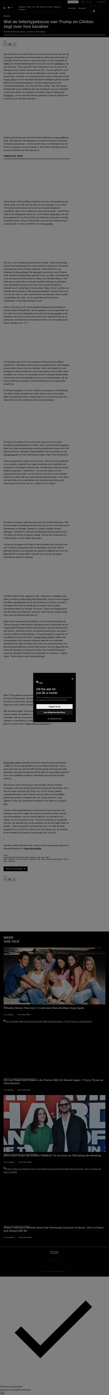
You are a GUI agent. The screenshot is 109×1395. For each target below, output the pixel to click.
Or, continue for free (54, 719)
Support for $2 (54, 706)
